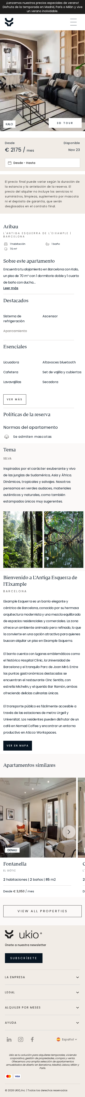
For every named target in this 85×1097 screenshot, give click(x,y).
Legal (10, 992)
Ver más (15, 399)
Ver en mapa (18, 745)
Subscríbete (23, 958)
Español (68, 1039)
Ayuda (11, 1023)
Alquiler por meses (23, 1007)
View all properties (43, 911)
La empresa (15, 977)
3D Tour (65, 123)
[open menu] (73, 22)
